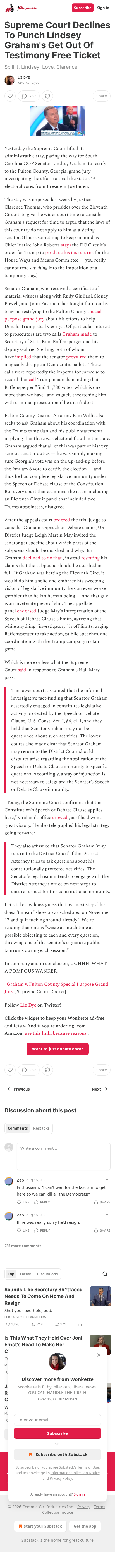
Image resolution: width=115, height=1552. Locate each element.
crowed (60, 817)
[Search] (105, 1274)
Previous (22, 1089)
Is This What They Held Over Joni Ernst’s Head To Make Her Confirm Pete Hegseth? (43, 1344)
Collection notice (57, 1512)
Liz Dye (24, 78)
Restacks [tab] (41, 1128)
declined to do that (42, 558)
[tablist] (28, 1128)
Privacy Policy (61, 1478)
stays (66, 245)
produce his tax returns (69, 252)
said (22, 670)
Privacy (83, 1506)
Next (96, 1089)
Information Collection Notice (75, 1472)
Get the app (85, 1526)
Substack (29, 1540)
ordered (62, 520)
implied (23, 357)
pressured (76, 357)
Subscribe (83, 7)
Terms (99, 1506)
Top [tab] (11, 1273)
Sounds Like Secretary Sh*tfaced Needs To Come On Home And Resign (43, 1296)
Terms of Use (88, 1467)
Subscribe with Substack (61, 1454)
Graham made (77, 334)
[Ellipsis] (107, 1179)
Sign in (103, 7)
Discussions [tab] (47, 1273)
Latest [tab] (25, 1273)
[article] (57, 1307)
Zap (20, 1180)
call (32, 379)
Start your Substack (43, 1526)
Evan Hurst (38, 1317)
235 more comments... (24, 1245)
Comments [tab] (18, 1128)
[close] (98, 1354)
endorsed (26, 611)
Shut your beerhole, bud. (28, 1310)
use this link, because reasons (56, 1033)
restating (90, 558)
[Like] (10, 96)
